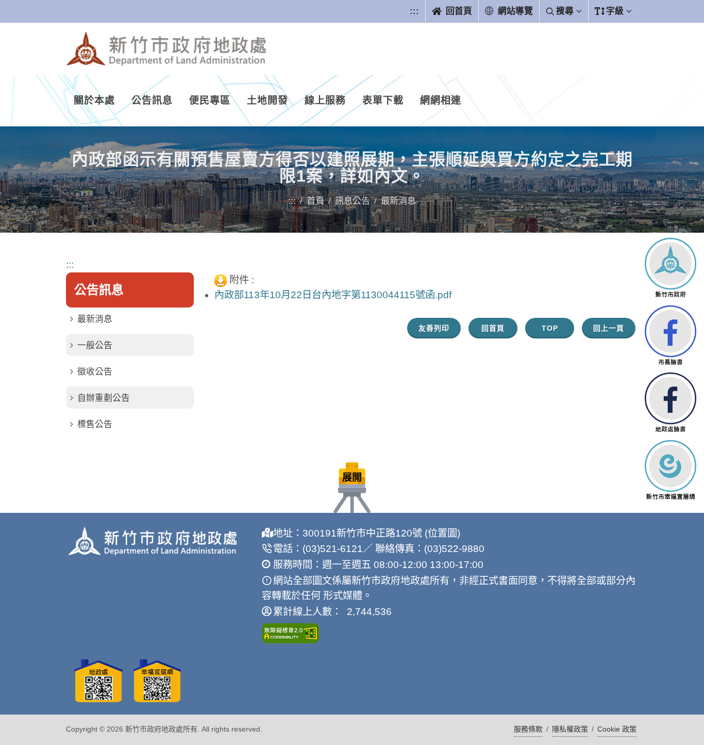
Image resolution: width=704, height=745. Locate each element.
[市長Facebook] (670, 334)
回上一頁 (608, 328)
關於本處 (94, 100)
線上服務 (325, 100)
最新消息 (94, 319)
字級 (615, 11)
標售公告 (94, 424)
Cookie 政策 (616, 729)
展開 (352, 477)
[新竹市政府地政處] (166, 49)
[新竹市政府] (670, 267)
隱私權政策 (570, 729)
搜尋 (565, 11)
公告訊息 (152, 100)
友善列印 (433, 328)
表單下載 (383, 100)
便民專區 (209, 100)
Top (550, 328)
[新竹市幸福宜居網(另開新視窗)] (670, 469)
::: (414, 11)
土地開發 (267, 100)
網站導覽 (514, 11)
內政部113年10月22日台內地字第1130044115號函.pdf (332, 294)
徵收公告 (94, 372)
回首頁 (457, 11)
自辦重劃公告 (103, 398)
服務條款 (528, 729)
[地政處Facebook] (670, 402)
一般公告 (94, 345)
